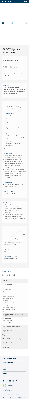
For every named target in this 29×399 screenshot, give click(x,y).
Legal (4, 397)
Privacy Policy (12, 397)
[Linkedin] (8, 1)
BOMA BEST (6, 373)
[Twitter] (5, 1)
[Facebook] (3, 1)
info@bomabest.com (7, 390)
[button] (3, 23)
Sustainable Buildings (9, 358)
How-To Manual (7, 366)
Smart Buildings (8, 362)
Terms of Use (22, 397)
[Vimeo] (11, 1)
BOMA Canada (6, 377)
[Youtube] (13, 1)
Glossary (5, 369)
